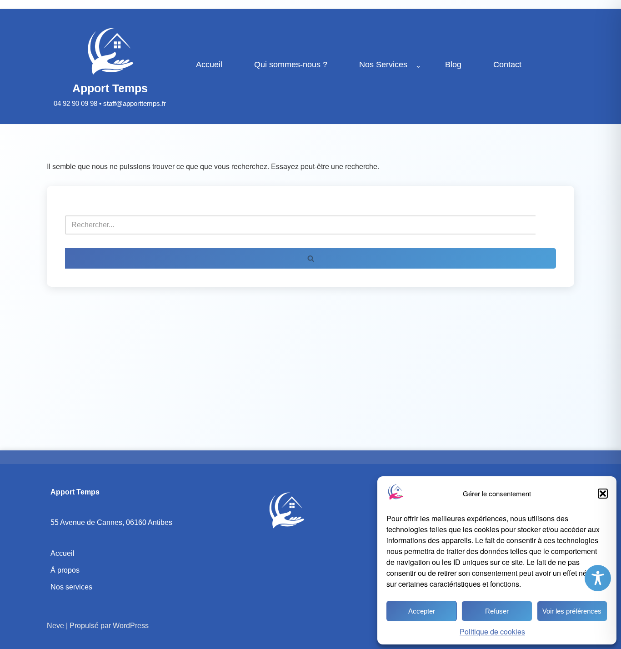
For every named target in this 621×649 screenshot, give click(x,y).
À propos (65, 570)
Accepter (421, 611)
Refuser (497, 611)
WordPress (131, 625)
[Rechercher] (310, 258)
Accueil (209, 64)
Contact (507, 64)
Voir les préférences (571, 611)
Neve (55, 625)
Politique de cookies (492, 631)
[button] (602, 493)
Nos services (71, 587)
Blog (453, 64)
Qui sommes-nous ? (290, 64)
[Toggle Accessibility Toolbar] (598, 578)
